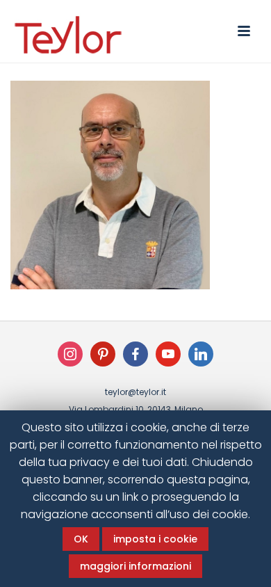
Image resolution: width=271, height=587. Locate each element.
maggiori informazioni (135, 566)
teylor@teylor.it (135, 392)
